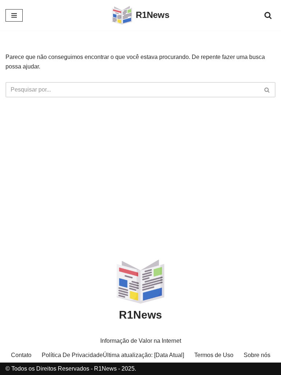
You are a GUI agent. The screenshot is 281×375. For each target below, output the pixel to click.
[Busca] (268, 15)
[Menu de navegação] (14, 15)
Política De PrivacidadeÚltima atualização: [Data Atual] (113, 355)
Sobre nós (257, 355)
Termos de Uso (213, 355)
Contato (21, 355)
